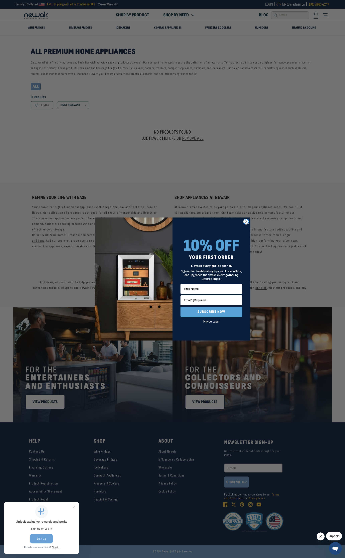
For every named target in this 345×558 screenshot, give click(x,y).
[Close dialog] (246, 221)
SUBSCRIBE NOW (211, 312)
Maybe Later (211, 322)
